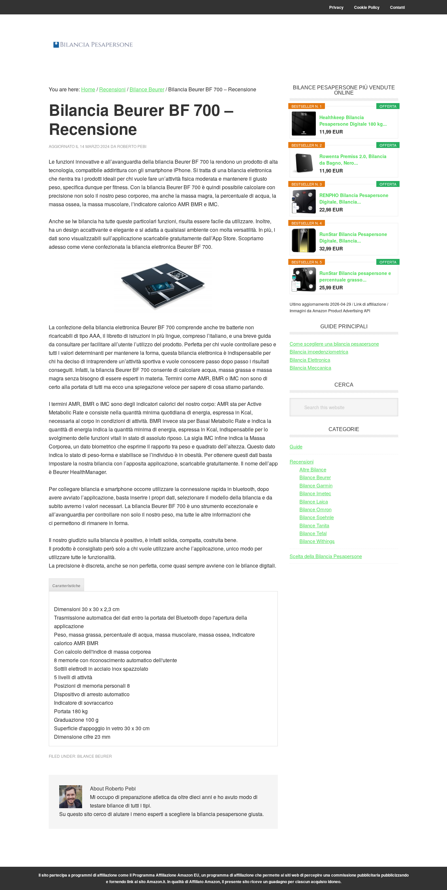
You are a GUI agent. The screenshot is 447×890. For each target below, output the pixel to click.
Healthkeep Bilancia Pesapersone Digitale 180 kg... (353, 120)
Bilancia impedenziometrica (319, 351)
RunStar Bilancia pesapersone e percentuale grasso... (355, 276)
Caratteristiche (66, 586)
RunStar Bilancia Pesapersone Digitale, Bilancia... (353, 237)
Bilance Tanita (314, 525)
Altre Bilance (312, 469)
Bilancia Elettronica (310, 359)
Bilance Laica (313, 501)
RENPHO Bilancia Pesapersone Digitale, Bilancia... (353, 198)
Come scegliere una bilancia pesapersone (334, 343)
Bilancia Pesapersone (93, 50)
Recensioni (301, 461)
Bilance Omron (315, 509)
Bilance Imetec (315, 493)
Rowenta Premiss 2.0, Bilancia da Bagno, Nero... (352, 159)
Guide (296, 446)
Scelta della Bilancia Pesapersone (326, 556)
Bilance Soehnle (316, 517)
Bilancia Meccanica (310, 367)
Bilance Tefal (313, 533)
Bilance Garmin (315, 485)
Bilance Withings (317, 540)
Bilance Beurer (94, 756)
